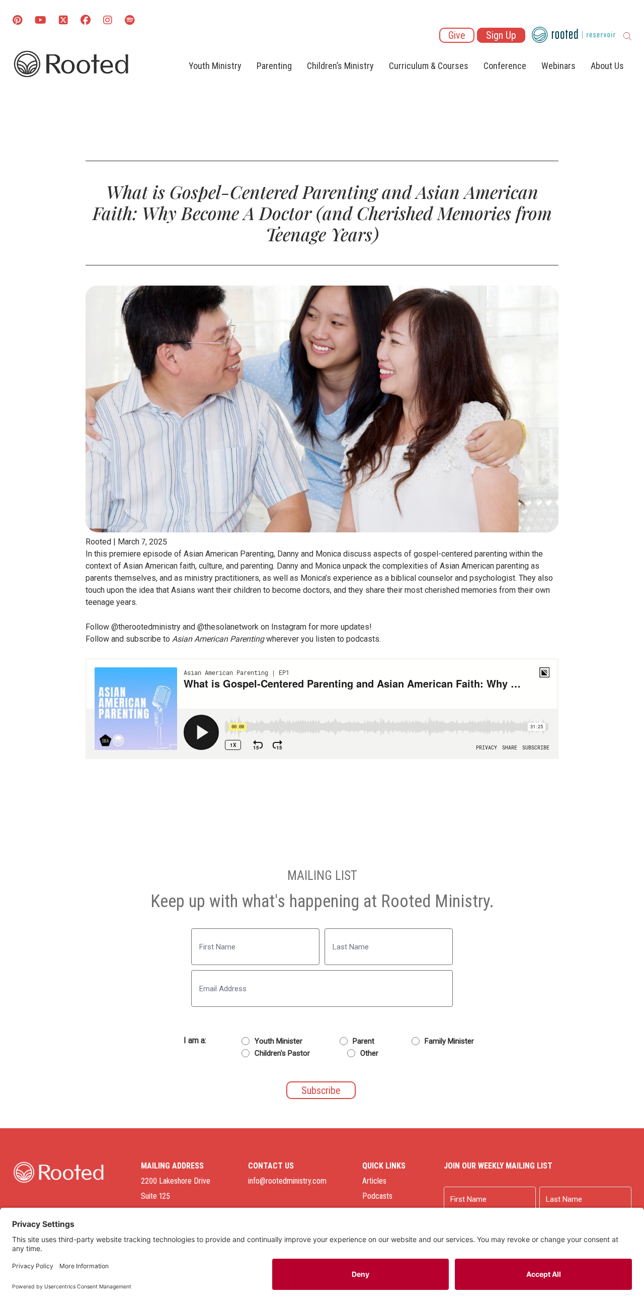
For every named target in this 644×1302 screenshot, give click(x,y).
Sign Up (501, 35)
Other (369, 1053)
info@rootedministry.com (287, 1181)
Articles (374, 1181)
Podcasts (377, 1196)
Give (456, 35)
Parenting (274, 65)
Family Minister (449, 1041)
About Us (607, 65)
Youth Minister (278, 1041)
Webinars (558, 65)
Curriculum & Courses (428, 65)
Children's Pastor (282, 1053)
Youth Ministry (215, 65)
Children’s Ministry (340, 65)
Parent (363, 1041)
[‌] (63, 21)
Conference (505, 65)
